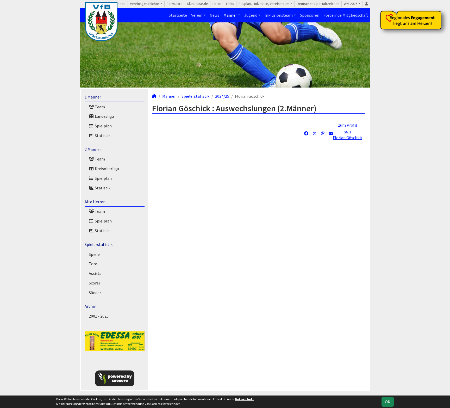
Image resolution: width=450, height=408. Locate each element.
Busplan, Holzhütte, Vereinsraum (264, 3)
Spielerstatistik (99, 244)
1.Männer (93, 97)
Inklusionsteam (279, 15)
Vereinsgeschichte (144, 3)
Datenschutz (244, 399)
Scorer (94, 283)
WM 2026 (350, 3)
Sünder (95, 292)
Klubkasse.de (197, 3)
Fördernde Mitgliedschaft (345, 15)
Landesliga (104, 116)
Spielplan (103, 125)
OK (387, 401)
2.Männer (93, 149)
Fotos (217, 3)
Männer (230, 15)
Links (230, 3)
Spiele (94, 254)
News (214, 15)
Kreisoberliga (106, 168)
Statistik (102, 135)
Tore (93, 263)
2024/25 (222, 96)
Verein (196, 15)
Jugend (250, 15)
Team (99, 106)
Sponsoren (309, 15)
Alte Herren (95, 201)
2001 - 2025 (99, 316)
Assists (95, 273)
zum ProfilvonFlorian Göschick (347, 131)
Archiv (90, 306)
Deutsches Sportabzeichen (318, 3)
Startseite (178, 15)
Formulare (175, 3)
